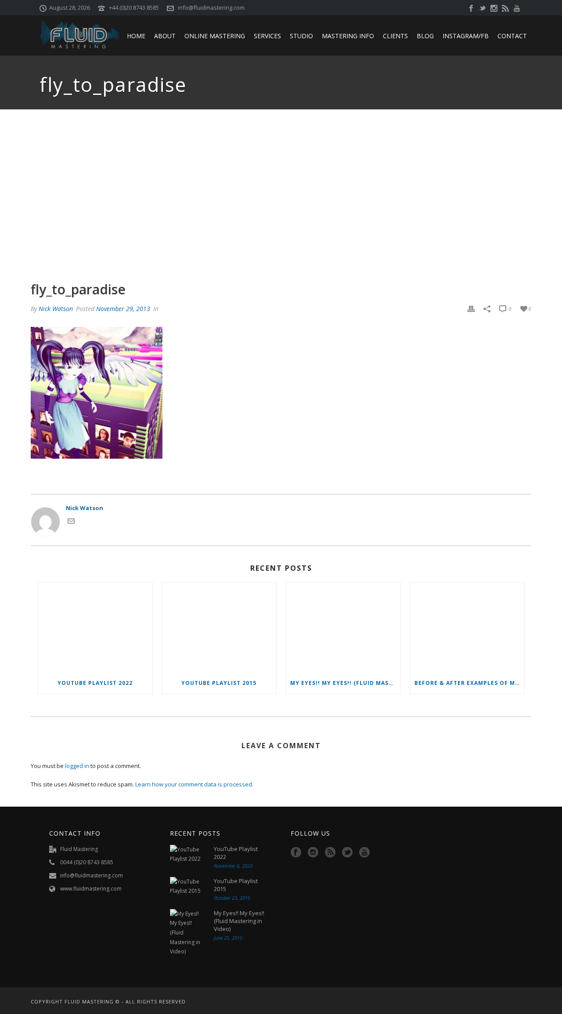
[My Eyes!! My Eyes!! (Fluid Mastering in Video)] (343, 628)
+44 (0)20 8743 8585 (134, 7)
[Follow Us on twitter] (347, 852)
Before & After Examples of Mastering (469, 683)
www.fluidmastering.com (91, 888)
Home (136, 36)
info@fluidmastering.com (211, 7)
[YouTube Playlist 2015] (219, 628)
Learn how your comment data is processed (193, 784)
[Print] (471, 309)
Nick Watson (56, 308)
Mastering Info (348, 36)
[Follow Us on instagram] (313, 852)
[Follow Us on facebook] (296, 852)
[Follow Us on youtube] (364, 852)
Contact (512, 36)
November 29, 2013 (123, 308)
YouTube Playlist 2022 (95, 683)
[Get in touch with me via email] (71, 522)
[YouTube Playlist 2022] (95, 628)
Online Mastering (214, 36)
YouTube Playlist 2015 (218, 683)
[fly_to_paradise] (281, 195)
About (165, 36)
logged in (77, 766)
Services (267, 36)
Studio (301, 36)
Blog (425, 36)
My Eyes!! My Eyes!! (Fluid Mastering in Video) (345, 683)
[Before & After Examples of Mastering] (467, 628)
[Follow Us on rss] (330, 852)
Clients (395, 36)
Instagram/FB (466, 36)
